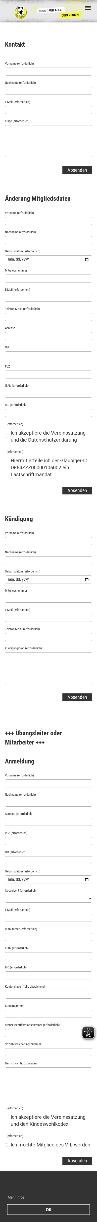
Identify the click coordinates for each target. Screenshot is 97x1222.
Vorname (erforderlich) (19, 63)
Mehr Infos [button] (16, 1197)
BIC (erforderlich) (16, 405)
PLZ (7, 366)
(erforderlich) (14, 424)
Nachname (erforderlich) (20, 83)
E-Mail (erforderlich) (17, 102)
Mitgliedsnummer (16, 270)
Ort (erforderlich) (15, 852)
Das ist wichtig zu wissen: (21, 1063)
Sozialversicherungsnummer (23, 1044)
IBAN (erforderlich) (17, 385)
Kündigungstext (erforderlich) (23, 648)
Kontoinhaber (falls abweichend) (25, 986)
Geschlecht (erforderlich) (21, 890)
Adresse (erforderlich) (19, 814)
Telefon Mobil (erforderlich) (22, 309)
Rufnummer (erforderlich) (21, 929)
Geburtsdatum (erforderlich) (22, 251)
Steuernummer (14, 1006)
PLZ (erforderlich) (16, 833)
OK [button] (48, 1209)
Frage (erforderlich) (17, 121)
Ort (7, 347)
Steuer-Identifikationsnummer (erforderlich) (32, 1025)
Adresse (10, 328)
